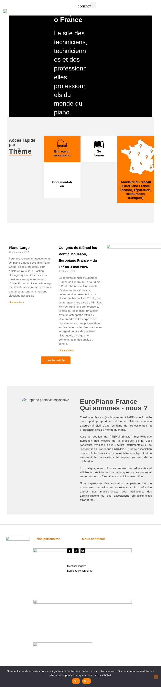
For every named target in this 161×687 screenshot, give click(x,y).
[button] (93, 5)
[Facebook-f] (69, 550)
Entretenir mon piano (62, 153)
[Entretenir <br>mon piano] (62, 144)
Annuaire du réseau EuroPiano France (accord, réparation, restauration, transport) (135, 190)
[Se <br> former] (99, 144)
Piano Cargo (19, 248)
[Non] (156, 677)
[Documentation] (62, 175)
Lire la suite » (16, 302)
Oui (76, 681)
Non (86, 681)
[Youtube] (82, 550)
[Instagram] (76, 550)
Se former (99, 153)
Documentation (62, 184)
